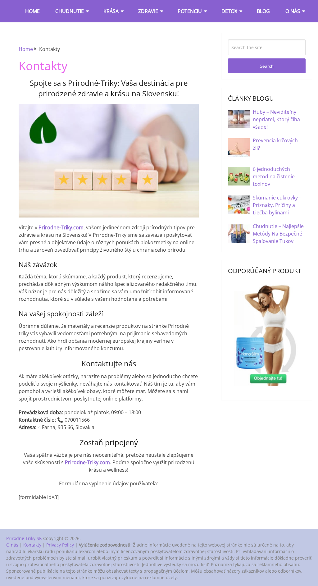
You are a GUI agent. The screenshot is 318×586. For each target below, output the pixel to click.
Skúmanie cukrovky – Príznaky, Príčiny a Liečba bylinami (277, 205)
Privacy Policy (60, 545)
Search (267, 66)
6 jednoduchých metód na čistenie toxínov (274, 176)
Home (32, 11)
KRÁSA (111, 11)
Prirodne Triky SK (24, 538)
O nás (12, 545)
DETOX (229, 11)
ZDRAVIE (148, 11)
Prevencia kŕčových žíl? (275, 144)
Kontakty (32, 545)
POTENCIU (190, 11)
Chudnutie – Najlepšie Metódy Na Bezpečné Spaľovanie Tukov (278, 234)
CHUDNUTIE (69, 11)
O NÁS (292, 11)
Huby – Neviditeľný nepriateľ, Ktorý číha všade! (276, 119)
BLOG (263, 11)
